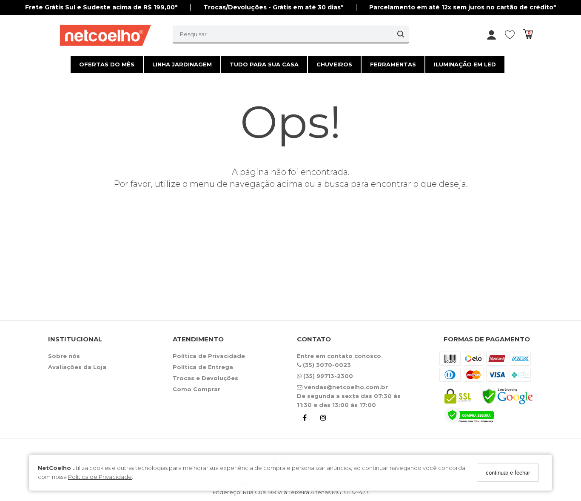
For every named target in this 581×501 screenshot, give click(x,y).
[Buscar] (401, 34)
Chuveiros (334, 64)
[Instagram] (323, 419)
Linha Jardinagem (182, 64)
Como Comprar (196, 389)
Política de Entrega (203, 367)
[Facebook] (304, 419)
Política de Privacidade (100, 477)
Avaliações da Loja (77, 367)
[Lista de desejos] (514, 34)
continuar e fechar (508, 473)
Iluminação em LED (465, 64)
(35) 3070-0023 (326, 364)
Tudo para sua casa (264, 64)
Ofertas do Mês (106, 64)
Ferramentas (393, 64)
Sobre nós (64, 355)
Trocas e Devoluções (205, 378)
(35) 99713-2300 (327, 375)
